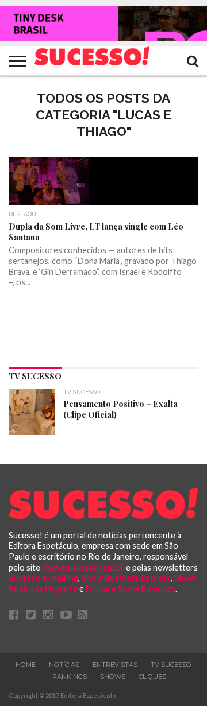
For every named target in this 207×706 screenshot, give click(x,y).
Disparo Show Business (130, 588)
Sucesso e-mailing (43, 578)
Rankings (69, 677)
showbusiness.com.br (83, 567)
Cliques (152, 677)
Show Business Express (126, 578)
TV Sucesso (171, 665)
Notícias (64, 665)
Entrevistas (115, 665)
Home (26, 665)
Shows (112, 677)
